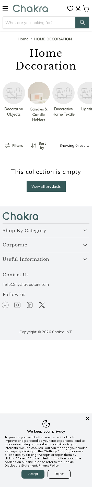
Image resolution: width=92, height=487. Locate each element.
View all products (46, 186)
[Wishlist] (71, 8)
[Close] (87, 418)
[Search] (82, 22)
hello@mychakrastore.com (26, 284)
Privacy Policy (49, 465)
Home (23, 39)
